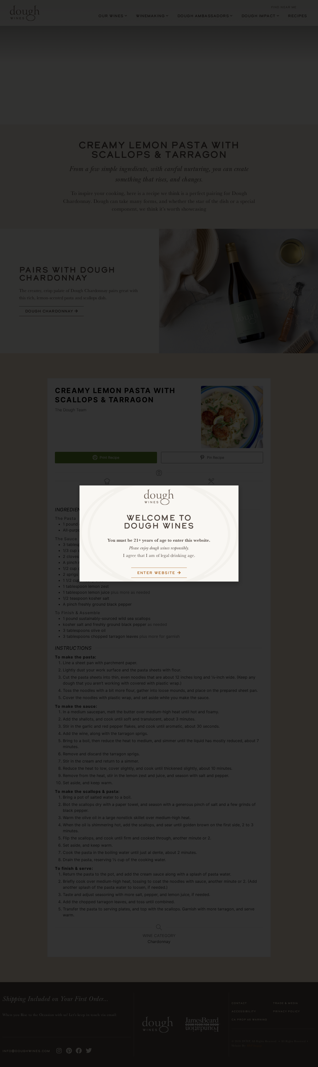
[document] (159, 533)
